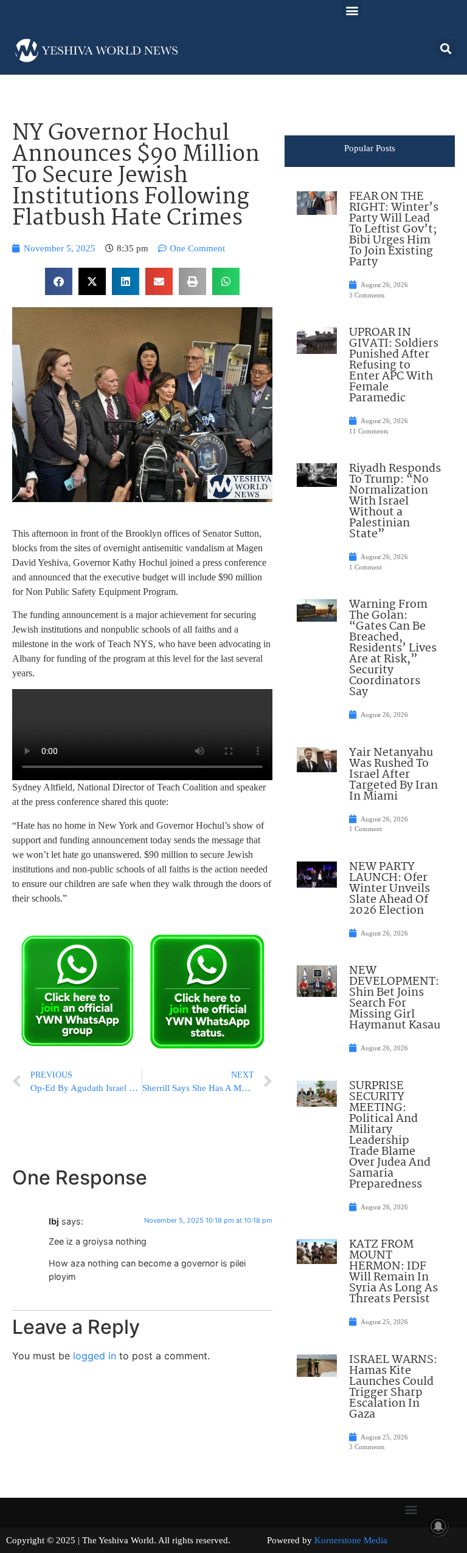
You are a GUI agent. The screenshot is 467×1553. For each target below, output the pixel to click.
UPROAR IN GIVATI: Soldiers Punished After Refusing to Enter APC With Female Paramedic (393, 365)
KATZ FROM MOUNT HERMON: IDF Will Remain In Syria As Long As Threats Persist (393, 1271)
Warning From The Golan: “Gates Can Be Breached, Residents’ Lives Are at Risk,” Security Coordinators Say (393, 648)
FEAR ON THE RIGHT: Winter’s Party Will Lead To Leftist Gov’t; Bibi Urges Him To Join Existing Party (393, 229)
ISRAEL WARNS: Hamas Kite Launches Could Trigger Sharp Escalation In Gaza (393, 1387)
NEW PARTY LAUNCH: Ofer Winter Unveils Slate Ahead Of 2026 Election (389, 889)
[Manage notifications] (438, 1526)
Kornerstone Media (350, 1540)
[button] (352, 10)
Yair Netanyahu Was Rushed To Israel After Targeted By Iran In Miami (393, 775)
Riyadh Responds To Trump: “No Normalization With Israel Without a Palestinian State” (395, 501)
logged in (94, 1356)
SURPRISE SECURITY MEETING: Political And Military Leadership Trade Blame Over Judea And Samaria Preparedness (390, 1135)
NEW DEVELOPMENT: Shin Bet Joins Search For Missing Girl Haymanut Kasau (394, 998)
